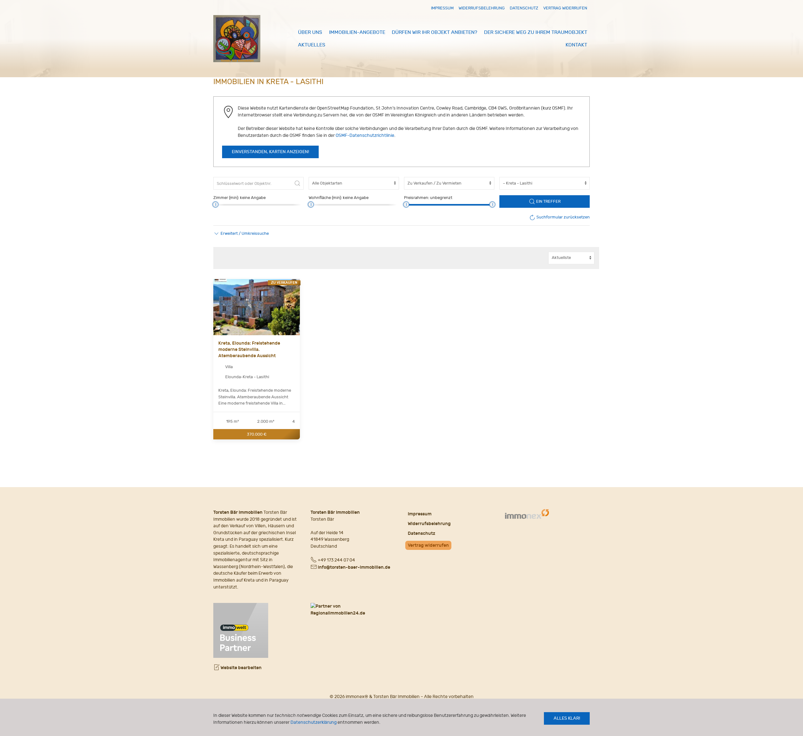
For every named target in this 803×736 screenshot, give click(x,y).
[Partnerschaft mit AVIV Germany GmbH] (240, 629)
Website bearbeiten (241, 667)
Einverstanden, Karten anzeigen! (270, 151)
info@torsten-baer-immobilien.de (354, 567)
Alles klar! (567, 718)
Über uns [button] (310, 32)
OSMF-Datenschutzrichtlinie (365, 135)
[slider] (215, 204)
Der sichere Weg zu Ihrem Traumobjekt (535, 32)
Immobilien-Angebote (357, 32)
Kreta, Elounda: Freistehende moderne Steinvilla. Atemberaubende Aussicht (249, 349)
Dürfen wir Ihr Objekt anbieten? (434, 32)
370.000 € (257, 434)
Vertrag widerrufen (565, 8)
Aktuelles (311, 45)
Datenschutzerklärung (313, 722)
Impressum (442, 8)
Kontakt (576, 45)
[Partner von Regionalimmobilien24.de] (353, 609)
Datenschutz (524, 8)
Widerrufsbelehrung (482, 8)
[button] (241, 233)
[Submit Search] (297, 183)
